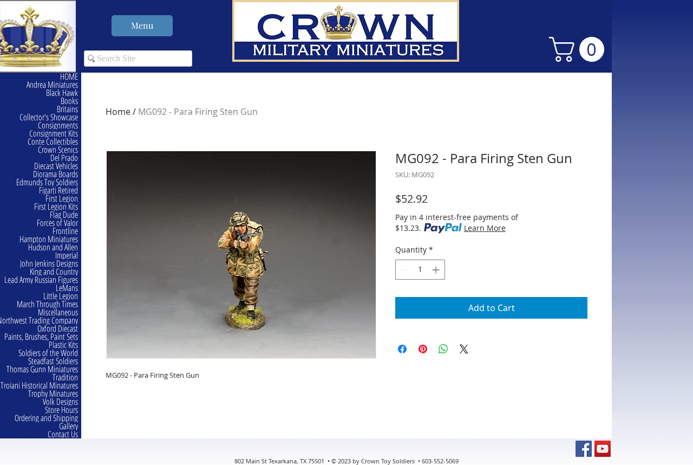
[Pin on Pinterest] (422, 349)
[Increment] (436, 269)
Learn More (485, 228)
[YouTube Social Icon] (602, 449)
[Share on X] (463, 349)
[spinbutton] (420, 269)
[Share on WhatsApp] (443, 349)
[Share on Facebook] (402, 349)
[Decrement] (403, 269)
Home (118, 112)
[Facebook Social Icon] (584, 449)
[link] (579, 49)
